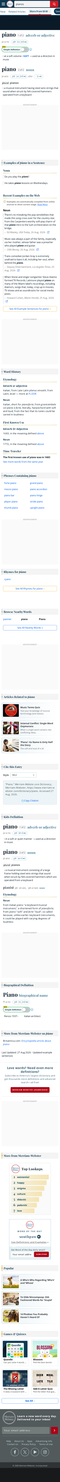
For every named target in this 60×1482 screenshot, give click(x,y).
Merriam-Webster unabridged (30, 1090)
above (40, 433)
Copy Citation (31, 800)
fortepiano (10, 483)
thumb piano (11, 507)
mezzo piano (11, 489)
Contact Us (13, 1444)
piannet (7, 619)
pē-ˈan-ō (18, 858)
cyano (7, 579)
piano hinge (36, 495)
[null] (39, 1237)
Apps (30, 1441)
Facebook (15, 1452)
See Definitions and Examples (29, 1242)
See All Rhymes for (29, 588)
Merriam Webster (9, 1418)
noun (30, 69)
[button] (39, 11)
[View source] (48, 232)
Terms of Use (46, 1444)
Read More (42, 204)
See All (29, 1400)
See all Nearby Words (29, 627)
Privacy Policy (29, 1444)
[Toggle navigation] (3, 4)
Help (9, 1441)
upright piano (37, 507)
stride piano (36, 501)
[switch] (15, 49)
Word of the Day (29, 1231)
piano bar (9, 495)
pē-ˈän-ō (19, 833)
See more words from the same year (23, 461)
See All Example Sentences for (29, 308)
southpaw (28, 1236)
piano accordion (38, 489)
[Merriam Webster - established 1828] (10, 4)
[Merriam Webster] (29, 1225)
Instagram (45, 1452)
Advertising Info (44, 1441)
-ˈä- (38, 76)
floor (32, 393)
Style (6, 775)
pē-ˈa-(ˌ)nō (18, 76)
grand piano (36, 483)
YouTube (35, 1452)
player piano (11, 501)
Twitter (25, 1452)
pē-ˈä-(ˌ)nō (19, 41)
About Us (19, 1441)
